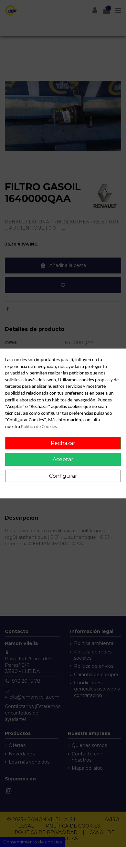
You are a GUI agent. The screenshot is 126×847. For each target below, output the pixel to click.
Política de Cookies (39, 426)
